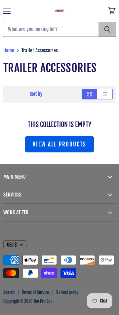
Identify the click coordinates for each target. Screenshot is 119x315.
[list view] (105, 94)
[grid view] (89, 94)
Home (8, 50)
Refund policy (67, 292)
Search (9, 292)
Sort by (36, 94)
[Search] (107, 29)
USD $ (12, 245)
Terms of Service (35, 292)
